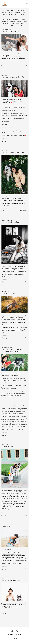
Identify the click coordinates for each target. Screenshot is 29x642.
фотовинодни (5, 17)
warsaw (17, 17)
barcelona (22, 19)
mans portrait (4, 21)
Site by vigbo (14, 638)
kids (4, 19)
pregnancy (22, 25)
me (12, 10)
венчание (5, 23)
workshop (12, 23)
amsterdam (15, 19)
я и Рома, (21, 210)
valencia (9, 19)
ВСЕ (4, 10)
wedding (4, 12)
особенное (18, 12)
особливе (7, 16)
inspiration (10, 12)
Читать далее (4, 63)
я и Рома (20, 16)
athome (11, 14)
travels (22, 10)
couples (19, 21)
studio (22, 23)
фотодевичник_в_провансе (11, 25)
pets (8, 10)
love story (25, 21)
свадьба (17, 10)
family (17, 23)
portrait (22, 14)
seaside (23, 17)
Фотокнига (12, 21)
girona (23, 12)
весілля (5, 14)
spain (12, 17)
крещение (14, 16)
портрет (17, 14)
